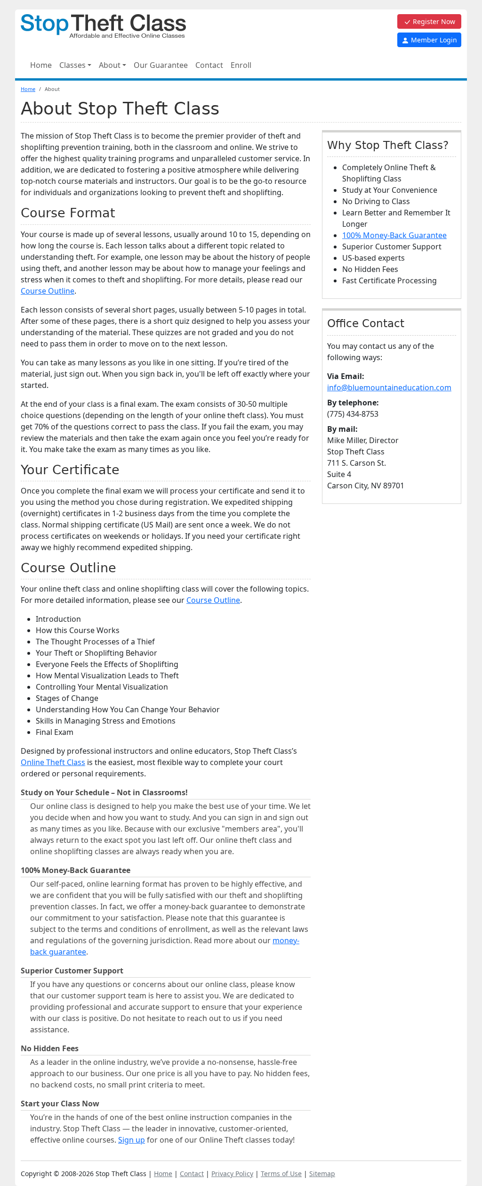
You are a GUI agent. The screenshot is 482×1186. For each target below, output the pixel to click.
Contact (209, 65)
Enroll (241, 65)
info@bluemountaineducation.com (389, 387)
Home (41, 65)
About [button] (109, 65)
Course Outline (47, 291)
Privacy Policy (232, 1173)
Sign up (131, 1140)
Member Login (433, 39)
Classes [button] (72, 65)
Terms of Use (281, 1173)
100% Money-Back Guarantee (394, 235)
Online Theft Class (53, 762)
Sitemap (322, 1173)
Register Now (433, 21)
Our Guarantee (161, 65)
